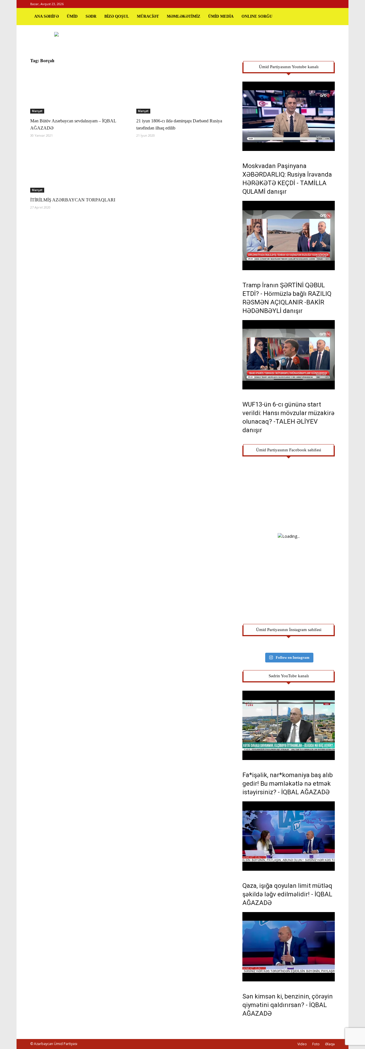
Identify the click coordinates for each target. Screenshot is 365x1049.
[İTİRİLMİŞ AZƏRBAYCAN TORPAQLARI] (76, 170)
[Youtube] (330, 4)
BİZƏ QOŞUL (116, 16)
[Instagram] (321, 4)
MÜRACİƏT (148, 16)
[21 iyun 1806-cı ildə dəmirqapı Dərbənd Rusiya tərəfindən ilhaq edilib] (182, 91)
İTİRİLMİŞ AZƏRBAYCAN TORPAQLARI (72, 199)
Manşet (37, 111)
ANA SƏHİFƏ (46, 16)
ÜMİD (72, 16)
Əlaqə (330, 1044)
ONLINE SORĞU (257, 16)
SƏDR (91, 16)
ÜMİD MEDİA (221, 16)
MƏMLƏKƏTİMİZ (183, 16)
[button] (328, 16)
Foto (316, 1044)
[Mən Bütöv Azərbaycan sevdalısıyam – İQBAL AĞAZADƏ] (76, 91)
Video (302, 1044)
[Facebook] (311, 4)
